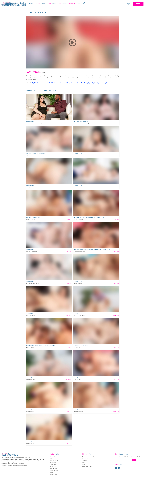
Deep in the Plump (30, 315)
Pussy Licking (66, 83)
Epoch (83, 462)
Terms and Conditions (55, 460)
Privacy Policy (53, 462)
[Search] (84, 3)
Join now (138, 3)
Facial (51, 83)
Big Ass (94, 83)
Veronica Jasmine (31, 153)
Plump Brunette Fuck (78, 411)
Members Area (53, 456)
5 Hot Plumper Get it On (79, 251)
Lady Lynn (29, 217)
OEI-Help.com (85, 458)
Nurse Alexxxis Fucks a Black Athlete (82, 155)
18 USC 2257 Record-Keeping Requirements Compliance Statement (14, 465)
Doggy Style (87, 83)
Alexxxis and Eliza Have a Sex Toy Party (82, 123)
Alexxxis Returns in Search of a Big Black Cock (36, 123)
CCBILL (83, 464)
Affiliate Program (53, 468)
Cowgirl (104, 83)
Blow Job (73, 83)
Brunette (46, 83)
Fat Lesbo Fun (77, 347)
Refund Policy (53, 466)
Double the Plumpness (31, 219)
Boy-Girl (99, 83)
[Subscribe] (134, 460)
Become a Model (53, 474)
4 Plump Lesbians (30, 347)
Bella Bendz (83, 249)
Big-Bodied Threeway (31, 155)
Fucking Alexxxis (30, 443)
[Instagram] (116, 468)
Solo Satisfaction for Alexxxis (32, 283)
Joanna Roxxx (97, 249)
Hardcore (40, 83)
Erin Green (82, 217)
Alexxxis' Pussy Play (30, 379)
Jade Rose (90, 249)
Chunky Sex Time (77, 379)
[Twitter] (119, 468)
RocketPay (84, 460)
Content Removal (54, 470)
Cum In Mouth (57, 83)
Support (51, 472)
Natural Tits (80, 83)
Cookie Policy (53, 464)
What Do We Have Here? (79, 315)
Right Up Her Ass (30, 411)
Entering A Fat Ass (30, 187)
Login (128, 4)
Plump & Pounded (78, 283)
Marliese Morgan (90, 217)
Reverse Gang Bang (78, 219)
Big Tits (34, 83)
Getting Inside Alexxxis (31, 251)
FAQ (51, 458)
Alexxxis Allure (33, 72)
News (51, 476)
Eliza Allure (77, 121)
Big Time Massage (78, 187)
